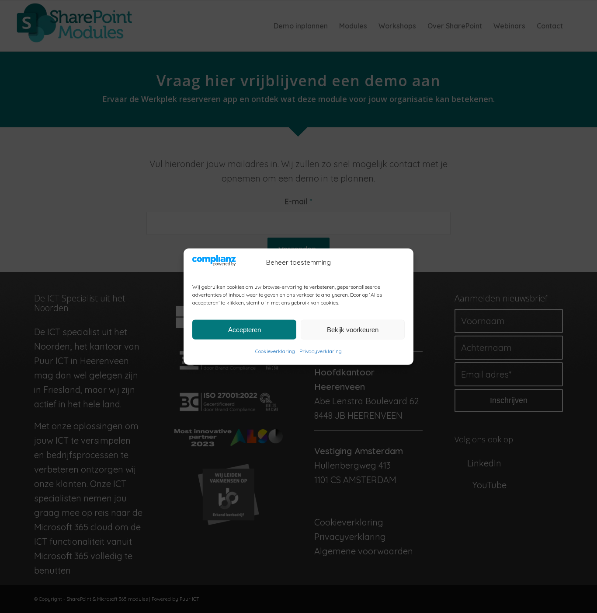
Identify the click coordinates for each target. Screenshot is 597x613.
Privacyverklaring (320, 351)
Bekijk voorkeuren (352, 329)
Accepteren (244, 329)
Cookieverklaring (275, 351)
